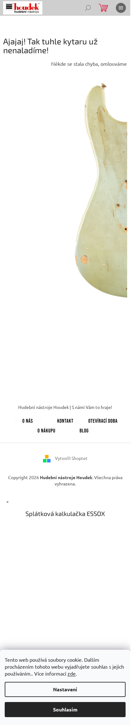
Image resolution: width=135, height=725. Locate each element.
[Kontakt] (65, 419)
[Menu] (121, 8)
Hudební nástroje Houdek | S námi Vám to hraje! (65, 407)
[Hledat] (88, 8)
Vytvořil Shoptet (71, 458)
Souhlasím (65, 709)
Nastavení (65, 689)
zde (72, 673)
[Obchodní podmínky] (46, 430)
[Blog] (84, 430)
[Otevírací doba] (103, 419)
